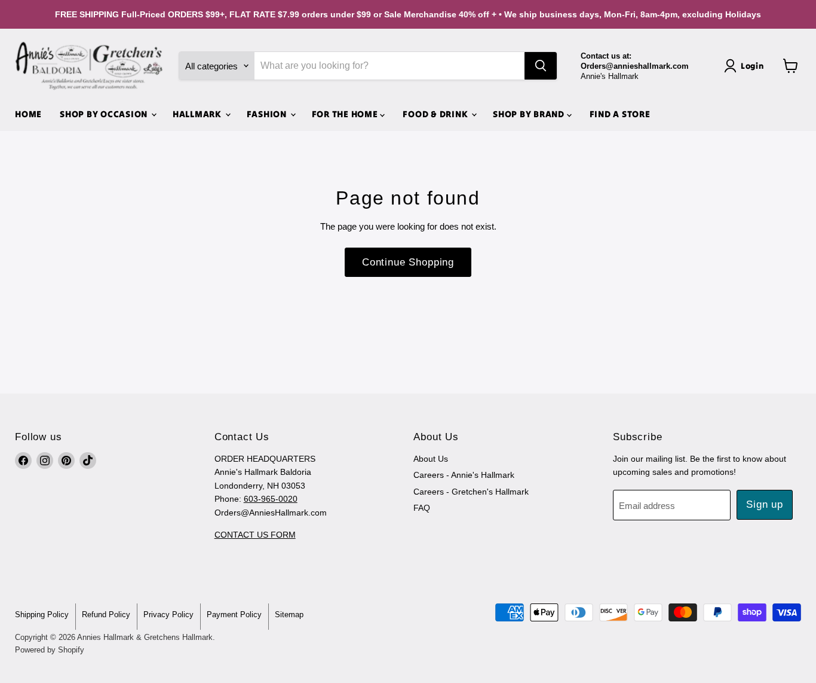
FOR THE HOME (346, 114)
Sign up (764, 504)
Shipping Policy (42, 614)
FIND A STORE (620, 114)
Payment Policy (234, 614)
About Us (430, 459)
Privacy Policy (168, 614)
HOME (28, 114)
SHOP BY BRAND (530, 114)
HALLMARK (198, 114)
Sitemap (289, 614)
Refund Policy (106, 614)
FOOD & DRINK (436, 114)
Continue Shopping (408, 262)
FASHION (268, 114)
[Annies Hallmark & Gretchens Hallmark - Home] (89, 66)
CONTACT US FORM (255, 534)
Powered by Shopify (49, 649)
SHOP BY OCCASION (105, 114)
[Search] (540, 66)
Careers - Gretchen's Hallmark (471, 491)
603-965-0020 (270, 499)
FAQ (421, 508)
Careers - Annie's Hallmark (463, 475)
